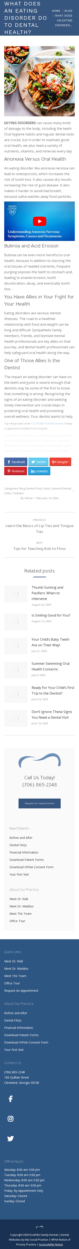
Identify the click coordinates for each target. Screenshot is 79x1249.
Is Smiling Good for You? (51, 615)
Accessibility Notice (51, 1244)
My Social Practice (36, 1239)
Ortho (8, 493)
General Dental (61, 488)
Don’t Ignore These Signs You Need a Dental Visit (52, 714)
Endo (47, 488)
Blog (22, 488)
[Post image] (15, 594)
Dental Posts (34, 488)
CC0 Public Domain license (47, 423)
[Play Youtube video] (39, 221)
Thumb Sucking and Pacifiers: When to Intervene (47, 593)
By (27, 498)
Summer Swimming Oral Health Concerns (51, 666)
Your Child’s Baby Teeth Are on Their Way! (50, 642)
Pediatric (18, 493)
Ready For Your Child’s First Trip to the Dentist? (53, 690)
